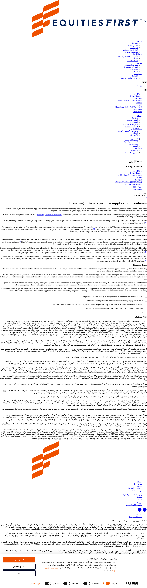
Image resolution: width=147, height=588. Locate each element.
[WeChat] (139, 509)
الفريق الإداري (132, 120)
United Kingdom (136, 96)
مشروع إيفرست (131, 140)
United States (137, 94)
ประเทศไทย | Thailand (133, 185)
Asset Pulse (133, 144)
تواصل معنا (138, 74)
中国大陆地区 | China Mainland (130, 100)
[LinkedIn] (144, 509)
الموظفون (134, 122)
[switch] (87, 583)
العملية (135, 133)
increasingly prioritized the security (49, 215)
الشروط (139, 515)
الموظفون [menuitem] (134, 48)
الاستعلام (134, 150)
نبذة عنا (139, 41)
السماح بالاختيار (19, 567)
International (137, 112)
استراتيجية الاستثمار (130, 124)
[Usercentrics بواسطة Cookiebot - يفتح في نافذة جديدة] (132, 583)
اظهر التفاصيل (35, 583)
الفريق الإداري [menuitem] (132, 45)
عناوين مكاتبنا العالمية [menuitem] (129, 78)
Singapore (138, 105)
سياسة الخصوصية (135, 517)
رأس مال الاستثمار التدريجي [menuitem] (127, 56)
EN (145, 197)
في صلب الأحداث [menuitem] (131, 52)
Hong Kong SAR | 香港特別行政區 (128, 107)
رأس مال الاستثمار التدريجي (127, 131)
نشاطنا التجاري (136, 54)
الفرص (139, 63)
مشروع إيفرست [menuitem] (131, 65)
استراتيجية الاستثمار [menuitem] (130, 50)
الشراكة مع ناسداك (130, 142)
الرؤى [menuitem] (135, 71)
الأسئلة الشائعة (132, 135)
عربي (144, 82)
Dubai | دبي (138, 98)
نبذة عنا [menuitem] (135, 43)
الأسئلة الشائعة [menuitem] (132, 61)
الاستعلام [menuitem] (134, 76)
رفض (19, 573)
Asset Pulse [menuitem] (133, 69)
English (139, 86)
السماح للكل (19, 560)
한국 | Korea (137, 109)
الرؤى (135, 146)
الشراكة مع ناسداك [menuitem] (130, 67)
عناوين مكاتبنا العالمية (129, 153)
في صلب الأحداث (131, 127)
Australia (139, 103)
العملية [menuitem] (135, 59)
